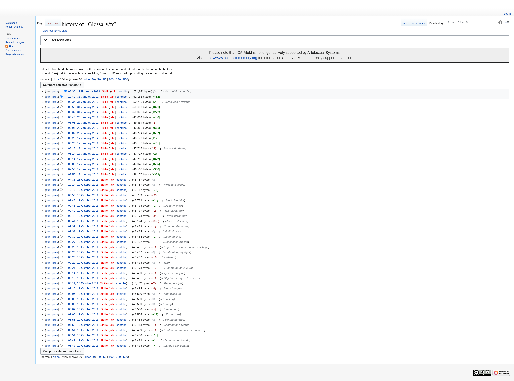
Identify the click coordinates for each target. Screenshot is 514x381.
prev (55, 91)
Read (405, 23)
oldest (56, 79)
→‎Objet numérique (172, 319)
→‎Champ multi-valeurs (177, 267)
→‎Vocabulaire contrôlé (176, 91)
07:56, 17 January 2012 (83, 169)
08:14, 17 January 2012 (83, 153)
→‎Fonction (167, 299)
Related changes (14, 42)
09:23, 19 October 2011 (83, 257)
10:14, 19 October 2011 (83, 184)
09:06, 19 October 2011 (83, 299)
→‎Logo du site (171, 236)
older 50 (89, 79)
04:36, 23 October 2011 (83, 179)
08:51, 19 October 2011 (83, 330)
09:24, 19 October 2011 (83, 252)
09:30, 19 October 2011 (83, 236)
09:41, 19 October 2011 (83, 221)
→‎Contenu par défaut (175, 324)
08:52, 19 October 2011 (83, 324)
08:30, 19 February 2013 (84, 91)
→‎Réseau (169, 257)
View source (419, 23)
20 (99, 79)
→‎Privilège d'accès (172, 184)
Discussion (52, 23)
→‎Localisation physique (175, 252)
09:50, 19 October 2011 (83, 195)
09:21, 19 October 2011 (83, 267)
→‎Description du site (175, 241)
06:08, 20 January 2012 (83, 122)
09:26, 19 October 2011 (83, 247)
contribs (123, 91)
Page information (14, 54)
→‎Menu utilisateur (175, 221)
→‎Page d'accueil (170, 293)
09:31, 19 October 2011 (83, 231)
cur (48, 96)
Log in (507, 13)
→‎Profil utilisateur (175, 215)
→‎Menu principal (171, 283)
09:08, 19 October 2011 (83, 293)
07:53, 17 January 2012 (83, 174)
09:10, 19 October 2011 (83, 288)
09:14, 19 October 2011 (83, 273)
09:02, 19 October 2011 (83, 309)
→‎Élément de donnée (175, 340)
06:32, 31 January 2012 (83, 112)
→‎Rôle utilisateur (172, 210)
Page (40, 23)
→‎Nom (164, 262)
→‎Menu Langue (171, 288)
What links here (13, 38)
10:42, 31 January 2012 (83, 96)
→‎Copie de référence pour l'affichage (185, 247)
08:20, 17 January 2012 (83, 138)
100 (111, 79)
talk (113, 91)
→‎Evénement (169, 309)
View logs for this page (55, 30)
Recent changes (14, 26)
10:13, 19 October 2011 (83, 190)
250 (118, 79)
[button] (275, 40)
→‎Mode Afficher (172, 205)
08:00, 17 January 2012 (83, 164)
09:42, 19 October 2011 (83, 210)
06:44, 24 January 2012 (83, 117)
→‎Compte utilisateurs (174, 226)
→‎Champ (166, 304)
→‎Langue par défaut (175, 345)
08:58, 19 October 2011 (83, 319)
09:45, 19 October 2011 (83, 200)
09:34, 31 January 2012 (83, 101)
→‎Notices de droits (173, 148)
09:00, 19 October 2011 (83, 314)
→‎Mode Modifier (173, 200)
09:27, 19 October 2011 (83, 241)
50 (104, 79)
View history (436, 23)
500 (125, 79)
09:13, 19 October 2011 (83, 278)
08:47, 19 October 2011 (83, 345)
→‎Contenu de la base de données (183, 330)
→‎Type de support (173, 273)
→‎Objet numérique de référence (181, 278)
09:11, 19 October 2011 (83, 283)
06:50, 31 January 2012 (83, 107)
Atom (11, 46)
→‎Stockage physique (176, 101)
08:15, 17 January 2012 (83, 148)
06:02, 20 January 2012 (83, 133)
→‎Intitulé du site (170, 231)
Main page (11, 23)
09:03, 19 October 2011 (83, 304)
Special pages (13, 50)
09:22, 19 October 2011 (83, 262)
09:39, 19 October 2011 (83, 226)
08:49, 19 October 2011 (83, 340)
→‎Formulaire (171, 314)
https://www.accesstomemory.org (230, 58)
